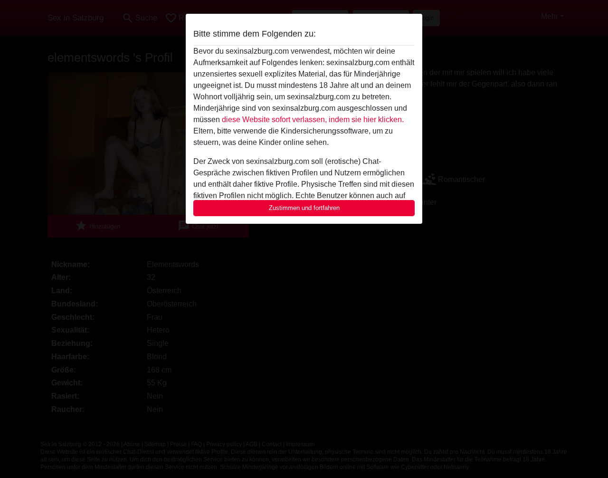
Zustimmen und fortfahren (304, 207)
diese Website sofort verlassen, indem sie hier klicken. (313, 119)
